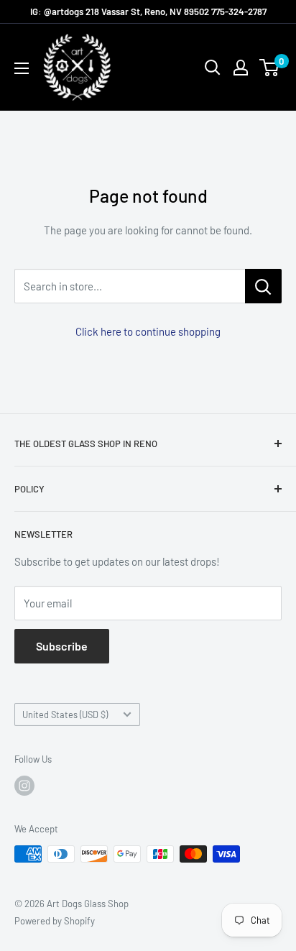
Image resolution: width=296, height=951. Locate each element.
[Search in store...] (263, 286)
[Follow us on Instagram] (24, 786)
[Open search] (213, 67)
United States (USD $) (65, 714)
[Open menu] (21, 68)
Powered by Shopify (54, 921)
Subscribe (62, 646)
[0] (270, 67)
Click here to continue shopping (148, 331)
